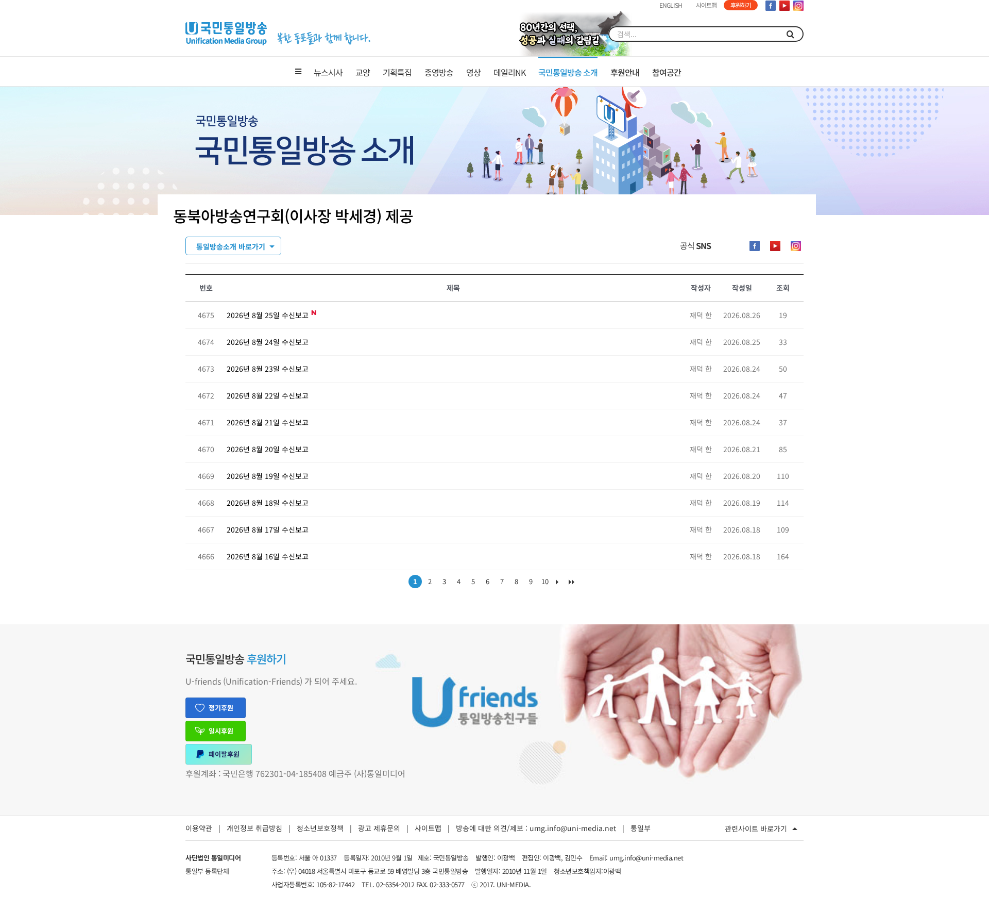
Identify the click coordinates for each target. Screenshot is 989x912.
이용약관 (198, 828)
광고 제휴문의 (379, 828)
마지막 (574, 584)
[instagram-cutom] (796, 246)
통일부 (640, 828)
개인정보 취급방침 (254, 828)
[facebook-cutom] (754, 246)
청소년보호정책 (320, 828)
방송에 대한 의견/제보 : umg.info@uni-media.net (536, 828)
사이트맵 (428, 828)
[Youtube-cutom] (775, 246)
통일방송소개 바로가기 (230, 246)
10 (545, 581)
